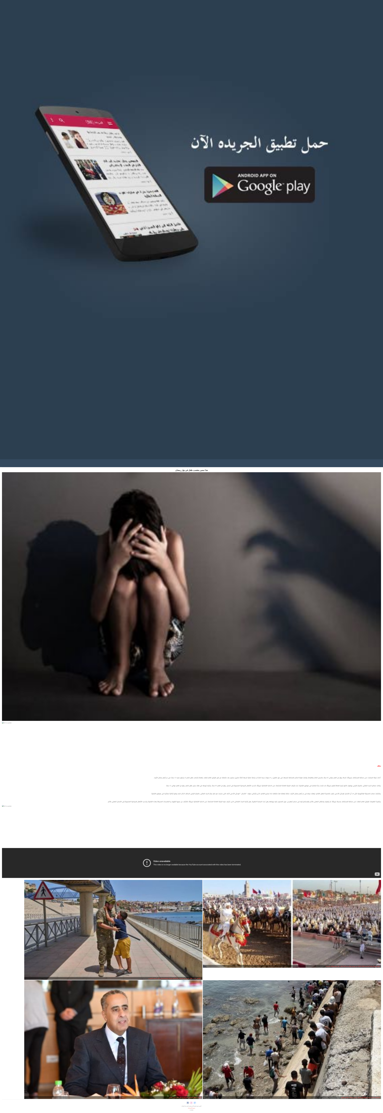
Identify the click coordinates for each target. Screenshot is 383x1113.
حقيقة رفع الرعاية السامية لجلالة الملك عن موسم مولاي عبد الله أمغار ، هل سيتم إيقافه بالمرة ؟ (353, 966)
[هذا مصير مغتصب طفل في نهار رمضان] (191, 597)
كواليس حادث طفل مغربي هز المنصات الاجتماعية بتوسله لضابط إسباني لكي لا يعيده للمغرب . (174, 978)
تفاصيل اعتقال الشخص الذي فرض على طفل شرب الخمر (185, 1097)
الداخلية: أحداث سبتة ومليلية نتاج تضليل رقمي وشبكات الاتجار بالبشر (360, 1097)
